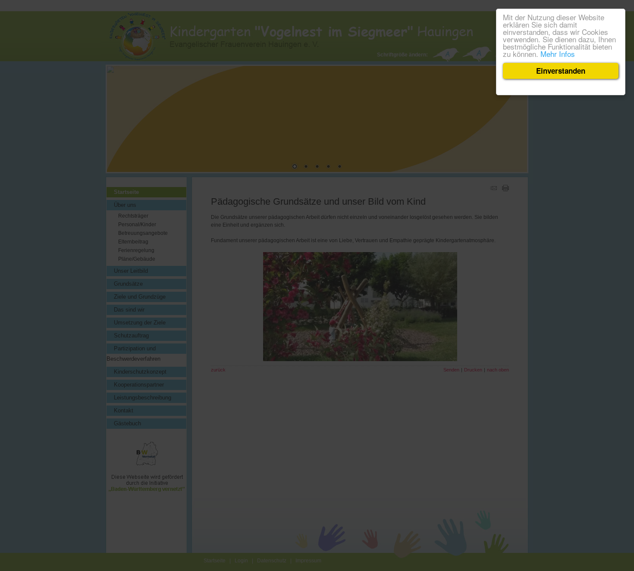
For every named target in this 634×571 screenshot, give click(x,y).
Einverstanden (560, 71)
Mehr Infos (557, 53)
